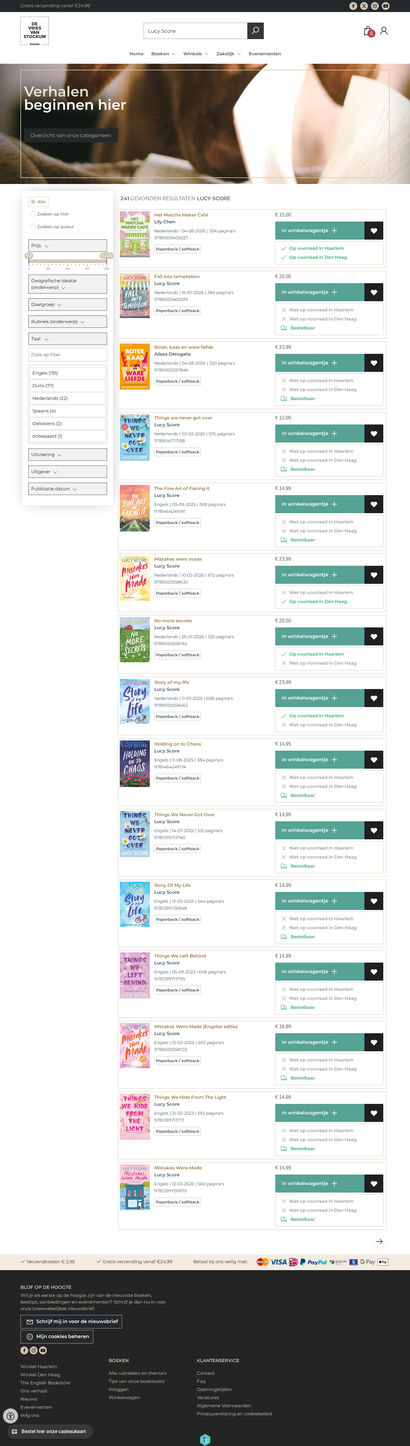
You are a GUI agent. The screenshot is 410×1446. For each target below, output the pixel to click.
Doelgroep (44, 304)
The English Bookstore (45, 1383)
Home (136, 54)
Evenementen (265, 54)
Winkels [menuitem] (193, 54)
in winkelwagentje (304, 230)
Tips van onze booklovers (136, 1381)
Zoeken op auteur (55, 226)
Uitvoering (44, 454)
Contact (206, 1373)
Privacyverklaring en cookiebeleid (234, 1414)
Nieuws (28, 1399)
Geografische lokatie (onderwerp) (54, 284)
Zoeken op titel (53, 214)
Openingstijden (214, 1389)
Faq (201, 1381)
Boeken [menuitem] (160, 54)
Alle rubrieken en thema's (137, 1373)
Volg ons (29, 1415)
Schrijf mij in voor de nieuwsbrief (76, 1321)
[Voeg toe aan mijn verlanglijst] (373, 231)
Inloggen (119, 1389)
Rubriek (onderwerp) (55, 321)
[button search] (255, 31)
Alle (41, 201)
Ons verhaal (33, 1391)
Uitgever (42, 471)
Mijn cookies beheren (62, 1336)
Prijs (37, 245)
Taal (37, 339)
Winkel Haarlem (38, 1366)
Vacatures (208, 1397)
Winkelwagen (124, 1397)
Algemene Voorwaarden (224, 1405)
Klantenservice (218, 1360)
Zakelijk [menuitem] (226, 54)
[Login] (384, 31)
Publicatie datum (52, 489)
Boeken (119, 1360)
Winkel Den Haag (40, 1374)
